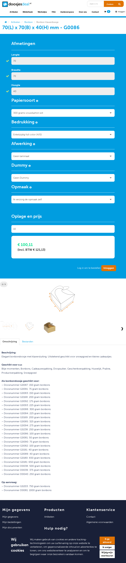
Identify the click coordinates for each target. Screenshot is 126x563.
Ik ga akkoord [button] (107, 541)
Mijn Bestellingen (11, 522)
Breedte (15, 69)
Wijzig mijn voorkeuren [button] (107, 554)
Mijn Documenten (12, 527)
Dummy (20, 166)
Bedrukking (23, 122)
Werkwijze (42, 12)
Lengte (15, 54)
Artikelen (14, 12)
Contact (95, 12)
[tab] (9, 341)
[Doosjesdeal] (16, 4)
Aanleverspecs (67, 12)
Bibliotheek (28, 12)
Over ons (83, 12)
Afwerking (22, 144)
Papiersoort (23, 101)
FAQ (53, 12)
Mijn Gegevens (10, 516)
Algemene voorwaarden (99, 522)
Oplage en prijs (26, 217)
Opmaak (20, 187)
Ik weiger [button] (107, 547)
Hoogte (15, 85)
